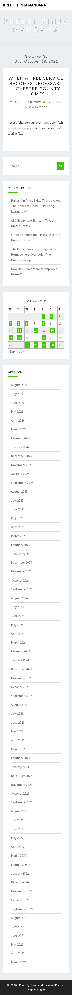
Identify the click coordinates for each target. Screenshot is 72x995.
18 (11, 338)
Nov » (20, 351)
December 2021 (21, 882)
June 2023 (18, 722)
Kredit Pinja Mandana (24, 4)
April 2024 (18, 634)
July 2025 (17, 500)
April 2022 (18, 847)
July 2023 (17, 713)
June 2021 (18, 935)
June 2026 (18, 403)
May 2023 (17, 731)
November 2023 (21, 678)
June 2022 (18, 829)
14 (35, 331)
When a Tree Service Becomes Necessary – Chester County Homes (36, 85)
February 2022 (20, 865)
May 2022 (17, 838)
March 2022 (18, 855)
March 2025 (18, 536)
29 (44, 345)
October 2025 (20, 474)
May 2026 (17, 411)
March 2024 (18, 642)
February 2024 (20, 651)
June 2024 (18, 616)
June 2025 (18, 509)
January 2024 (20, 660)
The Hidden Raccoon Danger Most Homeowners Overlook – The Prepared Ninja (34, 254)
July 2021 (17, 927)
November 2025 (21, 465)
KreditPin (54, 102)
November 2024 (21, 571)
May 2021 (17, 944)
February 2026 (20, 438)
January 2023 (20, 767)
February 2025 (20, 545)
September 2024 (22, 589)
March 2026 (18, 429)
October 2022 (20, 793)
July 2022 (17, 820)
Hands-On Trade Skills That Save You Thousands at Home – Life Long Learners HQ (36, 205)
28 (35, 345)
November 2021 (21, 891)
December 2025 (21, 456)
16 (52, 331)
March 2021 (18, 962)
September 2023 (22, 696)
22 (44, 338)
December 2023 (21, 669)
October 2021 (20, 900)
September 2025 (22, 483)
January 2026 (20, 447)
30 (52, 345)
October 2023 (20, 687)
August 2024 (19, 598)
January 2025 (20, 554)
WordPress (55, 985)
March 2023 (18, 749)
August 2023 (19, 705)
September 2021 (22, 909)
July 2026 (17, 394)
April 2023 (18, 740)
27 (27, 345)
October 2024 (20, 580)
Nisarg (41, 990)
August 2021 (19, 918)
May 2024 (17, 625)
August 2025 (19, 491)
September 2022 (22, 802)
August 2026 (19, 385)
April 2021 (18, 953)
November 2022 (21, 785)
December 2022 (21, 776)
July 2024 (17, 607)
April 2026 (18, 420)
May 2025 (17, 518)
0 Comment (38, 106)
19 (19, 338)
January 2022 (20, 873)
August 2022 (19, 811)
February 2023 (20, 758)
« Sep (11, 351)
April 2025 (18, 527)
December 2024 (21, 562)
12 (19, 331)
